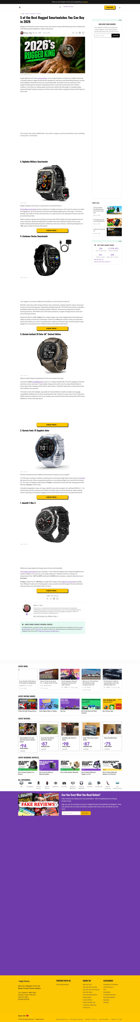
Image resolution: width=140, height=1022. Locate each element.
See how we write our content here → (49, 631)
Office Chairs (38, 787)
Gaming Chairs (47, 787)
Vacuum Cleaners (108, 787)
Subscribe (109, 7)
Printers (64, 786)
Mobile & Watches (30, 13)
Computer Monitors (73, 787)
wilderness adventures (68, 582)
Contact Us (86, 1007)
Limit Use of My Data (89, 1005)
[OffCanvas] (19, 7)
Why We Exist (87, 984)
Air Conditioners (117, 787)
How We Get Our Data (90, 987)
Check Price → (52, 231)
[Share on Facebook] (79, 32)
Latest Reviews (108, 987)
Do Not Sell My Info (89, 1002)
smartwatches (42, 78)
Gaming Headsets (81, 787)
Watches (39, 13)
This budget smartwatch (28, 209)
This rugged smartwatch (28, 571)
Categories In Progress (110, 984)
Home (23, 13)
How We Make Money (90, 995)
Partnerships (87, 997)
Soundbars (30, 786)
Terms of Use (116, 1019)
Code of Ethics (87, 1000)
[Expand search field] (119, 7)
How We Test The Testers (102, 261)
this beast (38, 382)
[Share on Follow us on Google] (83, 32)
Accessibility (61, 1019)
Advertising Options (62, 984)
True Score (38, 629)
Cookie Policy (91, 1019)
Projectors (99, 786)
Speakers (56, 786)
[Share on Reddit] (76, 32)
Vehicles (106, 1002)
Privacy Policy (76, 1019)
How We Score (98, 259)
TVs (21, 786)
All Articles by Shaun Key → (46, 616)
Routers (90, 786)
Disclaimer (104, 1019)
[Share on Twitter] (73, 32)
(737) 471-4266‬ (23, 997)
